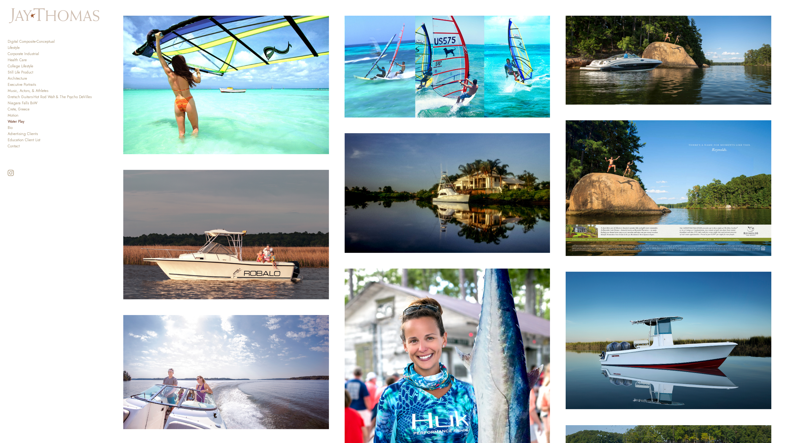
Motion (13, 115)
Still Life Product (20, 72)
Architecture (17, 78)
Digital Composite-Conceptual (31, 41)
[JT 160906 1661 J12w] (226, 372)
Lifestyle (14, 47)
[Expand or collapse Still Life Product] (37, 72)
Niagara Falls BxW (23, 103)
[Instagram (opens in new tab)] (11, 173)
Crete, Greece (19, 109)
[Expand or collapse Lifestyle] (24, 47)
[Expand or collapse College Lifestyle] (37, 66)
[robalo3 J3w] (226, 234)
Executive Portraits (22, 84)
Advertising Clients (23, 134)
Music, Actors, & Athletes (28, 91)
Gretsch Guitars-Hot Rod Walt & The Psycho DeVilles (50, 97)
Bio (10, 127)
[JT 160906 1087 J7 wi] (668, 60)
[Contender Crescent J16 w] (668, 340)
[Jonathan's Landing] (447, 193)
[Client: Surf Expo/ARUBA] (226, 85)
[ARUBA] (447, 67)
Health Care (17, 60)
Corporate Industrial (23, 54)
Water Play (16, 121)
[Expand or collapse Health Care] (31, 60)
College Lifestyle (20, 66)
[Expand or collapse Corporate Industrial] (43, 53)
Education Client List (24, 140)
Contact (14, 146)
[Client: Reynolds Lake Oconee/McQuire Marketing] (668, 188)
